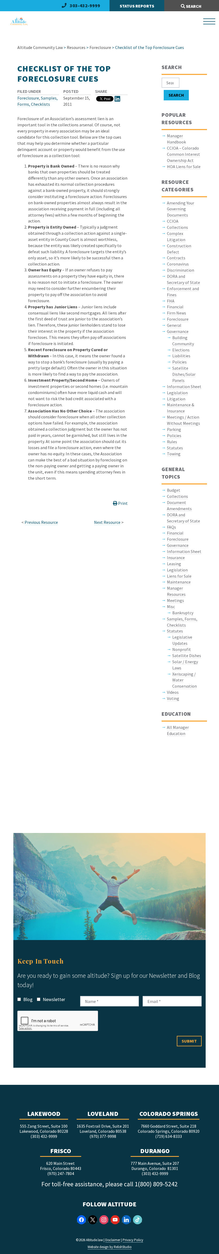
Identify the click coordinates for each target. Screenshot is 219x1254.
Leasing (174, 563)
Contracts (176, 257)
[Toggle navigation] (209, 21)
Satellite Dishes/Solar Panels (183, 374)
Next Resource (107, 522)
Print (122, 503)
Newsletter (53, 999)
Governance (178, 331)
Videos (173, 692)
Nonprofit (181, 649)
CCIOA (172, 221)
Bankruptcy (182, 612)
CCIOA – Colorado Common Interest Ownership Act (183, 154)
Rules (172, 441)
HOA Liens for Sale (184, 166)
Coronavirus (178, 264)
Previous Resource (41, 522)
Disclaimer (112, 1240)
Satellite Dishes (186, 655)
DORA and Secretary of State (183, 279)
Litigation (176, 398)
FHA (170, 301)
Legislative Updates (182, 640)
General (174, 325)
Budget (173, 490)
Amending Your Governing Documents (180, 209)
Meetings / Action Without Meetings (183, 420)
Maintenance (179, 582)
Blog (27, 999)
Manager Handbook (176, 139)
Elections (181, 350)
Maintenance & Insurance (180, 408)
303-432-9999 (85, 5)
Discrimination (180, 270)
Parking (174, 429)
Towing (174, 453)
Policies (179, 362)
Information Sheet (184, 386)
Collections (177, 227)
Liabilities (181, 355)
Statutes (175, 447)
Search (193, 6)
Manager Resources (176, 591)
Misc (171, 606)
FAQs (171, 527)
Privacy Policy (133, 1240)
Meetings (175, 600)
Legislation (177, 392)
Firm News (176, 313)
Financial (175, 306)
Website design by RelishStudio (110, 1247)
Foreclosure (28, 98)
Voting (173, 698)
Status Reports (137, 6)
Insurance (176, 557)
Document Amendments (179, 505)
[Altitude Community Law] (17, 21)
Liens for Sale (179, 576)
